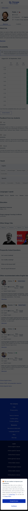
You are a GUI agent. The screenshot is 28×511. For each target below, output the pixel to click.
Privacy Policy (7, 496)
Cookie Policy (12, 494)
